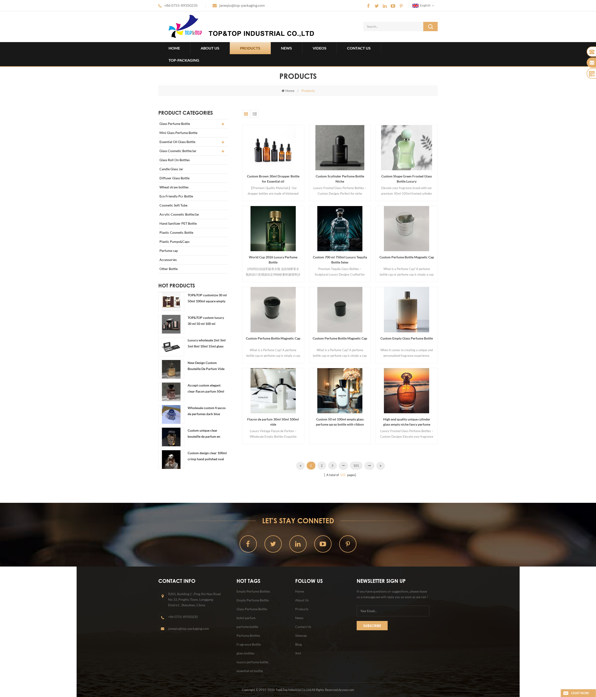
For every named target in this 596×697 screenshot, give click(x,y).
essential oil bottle (250, 671)
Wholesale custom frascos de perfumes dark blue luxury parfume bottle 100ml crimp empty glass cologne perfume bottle (207, 411)
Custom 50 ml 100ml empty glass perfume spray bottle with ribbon (340, 421)
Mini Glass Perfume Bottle (178, 133)
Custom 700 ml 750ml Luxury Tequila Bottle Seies (340, 259)
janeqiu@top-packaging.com (242, 5)
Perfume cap (168, 251)
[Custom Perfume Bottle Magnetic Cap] (406, 228)
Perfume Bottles (248, 635)
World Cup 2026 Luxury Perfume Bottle (273, 259)
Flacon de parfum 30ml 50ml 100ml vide (273, 421)
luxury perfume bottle (252, 662)
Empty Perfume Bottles (253, 591)
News (286, 48)
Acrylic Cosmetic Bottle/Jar (179, 214)
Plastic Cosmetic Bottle (176, 232)
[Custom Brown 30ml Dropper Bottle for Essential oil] (273, 147)
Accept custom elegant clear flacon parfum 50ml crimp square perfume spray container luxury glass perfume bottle (208, 388)
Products (250, 48)
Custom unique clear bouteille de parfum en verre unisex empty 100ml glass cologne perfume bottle (206, 434)
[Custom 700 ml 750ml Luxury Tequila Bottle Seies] (340, 228)
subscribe (372, 626)
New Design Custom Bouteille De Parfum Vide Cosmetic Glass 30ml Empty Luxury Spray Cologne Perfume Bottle (208, 366)
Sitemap (301, 635)
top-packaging (184, 60)
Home (174, 48)
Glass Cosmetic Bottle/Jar (177, 151)
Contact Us (359, 48)
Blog (298, 644)
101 (356, 465)
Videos (319, 48)
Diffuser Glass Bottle (174, 178)
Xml (298, 653)
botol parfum (246, 618)
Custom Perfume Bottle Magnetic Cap (406, 257)
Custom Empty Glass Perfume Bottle (406, 338)
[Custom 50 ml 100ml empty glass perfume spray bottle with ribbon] (340, 390)
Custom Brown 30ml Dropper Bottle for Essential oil (273, 178)
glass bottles (245, 653)
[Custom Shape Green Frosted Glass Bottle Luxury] (406, 147)
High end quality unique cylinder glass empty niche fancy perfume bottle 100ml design (406, 422)
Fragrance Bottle (249, 644)
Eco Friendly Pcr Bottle (176, 196)
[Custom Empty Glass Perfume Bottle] (406, 309)
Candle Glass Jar (171, 169)
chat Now (580, 693)
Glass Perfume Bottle (174, 124)
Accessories (168, 260)
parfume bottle (247, 627)
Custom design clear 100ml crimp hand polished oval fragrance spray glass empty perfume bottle (208, 456)
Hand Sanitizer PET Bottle (178, 223)
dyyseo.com (346, 690)
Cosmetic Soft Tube (173, 205)
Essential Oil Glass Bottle (177, 142)
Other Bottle (168, 269)
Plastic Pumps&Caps (174, 241)
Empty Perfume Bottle (253, 600)
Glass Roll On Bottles (174, 160)
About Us (210, 48)
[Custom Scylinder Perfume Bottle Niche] (340, 147)
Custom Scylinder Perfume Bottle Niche (340, 178)
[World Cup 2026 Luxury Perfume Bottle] (273, 228)
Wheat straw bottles (174, 187)
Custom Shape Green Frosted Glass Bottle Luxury (406, 178)
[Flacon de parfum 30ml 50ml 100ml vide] (273, 390)
